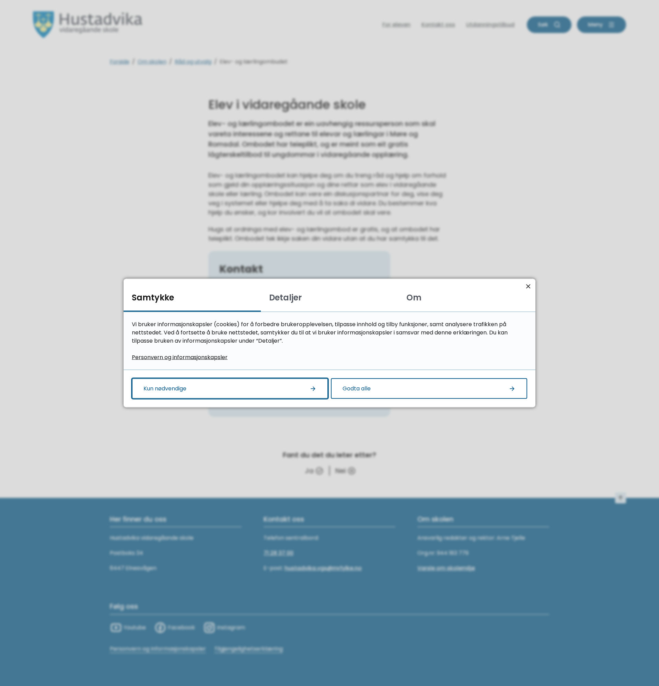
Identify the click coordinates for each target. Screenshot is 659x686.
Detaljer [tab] (285, 297)
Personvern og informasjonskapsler (180, 357)
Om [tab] (413, 297)
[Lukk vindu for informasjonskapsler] (528, 286)
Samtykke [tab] (153, 297)
